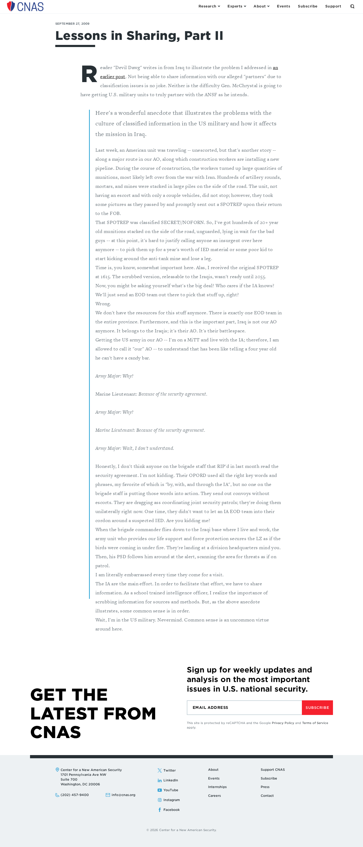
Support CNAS (273, 770)
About (213, 770)
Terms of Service (315, 723)
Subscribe (317, 708)
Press (265, 787)
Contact (267, 796)
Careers (214, 796)
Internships (217, 787)
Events (214, 778)
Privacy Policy (283, 723)
